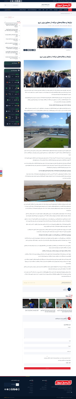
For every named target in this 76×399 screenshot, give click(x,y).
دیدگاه (69, 327)
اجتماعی (64, 13)
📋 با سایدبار (10, 17)
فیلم (43, 9)
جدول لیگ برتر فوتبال (23, 9)
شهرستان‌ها (55, 9)
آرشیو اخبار (65, 9)
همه (5, 21)
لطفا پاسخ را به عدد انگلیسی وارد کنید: (64, 360)
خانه (70, 9)
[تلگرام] (19, 1)
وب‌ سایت (68, 351)
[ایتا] (1, 175)
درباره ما (45, 385)
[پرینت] (26, 50)
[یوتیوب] (17, 1)
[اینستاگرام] (21, 1)
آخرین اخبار (68, 13)
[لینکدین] (16, 1)
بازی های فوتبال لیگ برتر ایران (32, 9)
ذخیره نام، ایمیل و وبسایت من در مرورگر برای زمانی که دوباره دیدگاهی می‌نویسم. (57, 358)
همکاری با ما (31, 390)
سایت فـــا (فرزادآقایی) (6, 397)
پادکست (39, 9)
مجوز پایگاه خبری (31, 392)
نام (69, 341)
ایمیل (69, 346)
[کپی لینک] (24, 50)
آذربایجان (60, 9)
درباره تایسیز (31, 383)
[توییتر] (12, 1)
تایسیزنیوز (8, 9)
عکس (47, 9)
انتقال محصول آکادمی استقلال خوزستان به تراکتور (32, 310)
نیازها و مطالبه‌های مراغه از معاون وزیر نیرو (55, 56)
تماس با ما (31, 385)
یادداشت (51, 9)
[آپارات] (10, 1)
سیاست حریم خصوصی (30, 387)
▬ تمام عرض (6, 17)
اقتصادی (62, 13)
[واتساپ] (14, 1)
